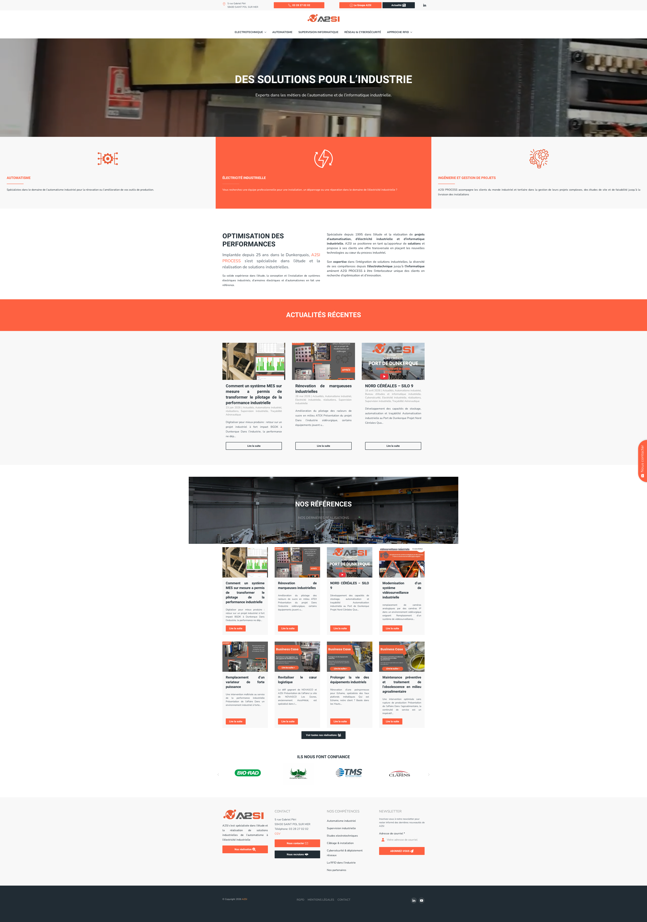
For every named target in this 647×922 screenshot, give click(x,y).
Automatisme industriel (341, 821)
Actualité (396, 5)
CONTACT (343, 900)
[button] (250, 32)
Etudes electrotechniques (342, 836)
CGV (277, 834)
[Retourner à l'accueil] (323, 18)
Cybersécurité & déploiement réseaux (345, 853)
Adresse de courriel (392, 833)
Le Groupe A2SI (362, 5)
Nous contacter (295, 843)
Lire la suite (235, 628)
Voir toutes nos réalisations (321, 735)
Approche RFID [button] (398, 32)
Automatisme (282, 32)
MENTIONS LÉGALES (321, 900)
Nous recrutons (295, 854)
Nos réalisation (243, 849)
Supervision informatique (318, 32)
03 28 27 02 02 (301, 5)
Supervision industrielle (341, 828)
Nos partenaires (336, 870)
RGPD (300, 900)
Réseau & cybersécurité (362, 32)
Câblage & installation (340, 843)
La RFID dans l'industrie (341, 863)
